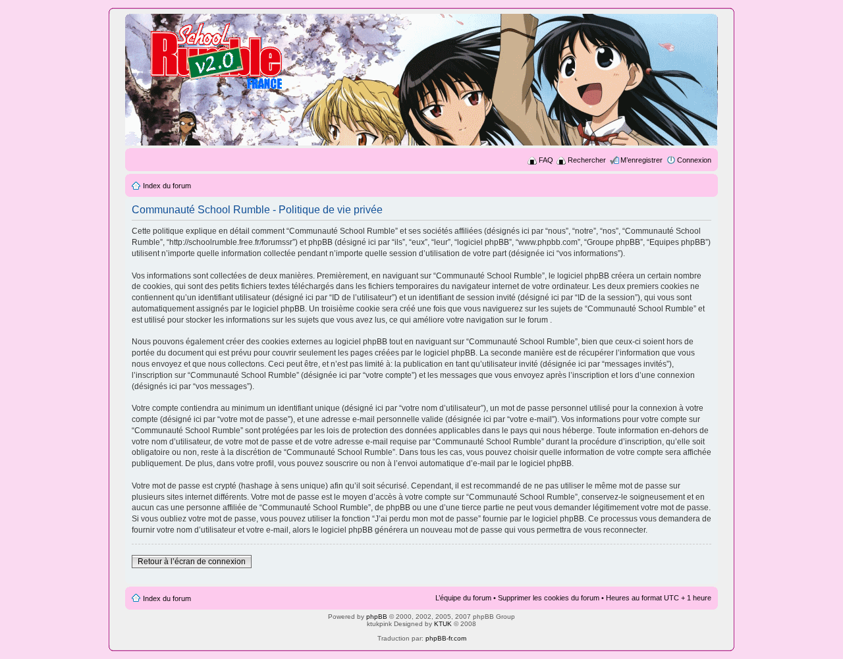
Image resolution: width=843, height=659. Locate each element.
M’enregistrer (641, 160)
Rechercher (587, 160)
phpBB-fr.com (445, 638)
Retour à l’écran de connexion (192, 561)
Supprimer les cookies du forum (548, 598)
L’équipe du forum (463, 598)
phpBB (376, 616)
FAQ (546, 160)
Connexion (694, 160)
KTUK (443, 623)
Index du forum (167, 186)
